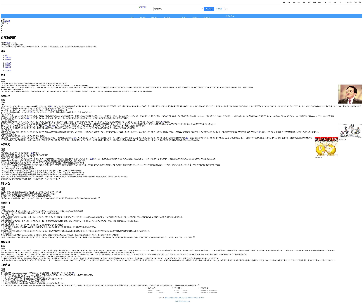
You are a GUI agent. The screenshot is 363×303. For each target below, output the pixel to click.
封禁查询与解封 (213, 292)
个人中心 (231, 16)
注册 (360, 2)
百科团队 (195, 17)
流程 (53, 126)
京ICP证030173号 (198, 297)
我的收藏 (7, 21)
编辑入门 (158, 290)
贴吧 (294, 2)
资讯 (329, 2)
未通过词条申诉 (213, 290)
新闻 (289, 2)
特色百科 (154, 17)
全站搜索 (219, 9)
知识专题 (167, 17)
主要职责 (8, 59)
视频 (314, 2)
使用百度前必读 (169, 297)
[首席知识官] (350, 138)
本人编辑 (158, 292)
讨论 (8, 43)
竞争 (31, 112)
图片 (309, 2)
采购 (335, 2)
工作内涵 (8, 70)
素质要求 (8, 67)
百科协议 (176, 297)
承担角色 (8, 63)
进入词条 (209, 9)
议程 (74, 138)
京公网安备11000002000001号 (182, 301)
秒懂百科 (142, 17)
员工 (52, 110)
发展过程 (8, 57)
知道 (299, 2)
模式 (162, 122)
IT (166, 116)
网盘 (304, 2)
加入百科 (183, 17)
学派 (258, 132)
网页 (284, 2)
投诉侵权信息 (204, 292)
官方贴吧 (176, 292)
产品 (46, 126)
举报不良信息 (204, 290)
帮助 (226, 9)
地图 (319, 2)
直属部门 (8, 65)
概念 (51, 106)
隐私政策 (181, 297)
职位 (73, 273)
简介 (6, 55)
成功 (186, 138)
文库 (324, 2)
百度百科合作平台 (188, 297)
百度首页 (349, 2)
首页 (132, 17)
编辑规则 (150, 292)
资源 (32, 153)
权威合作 (207, 17)
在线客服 (185, 290)
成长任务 (150, 290)
